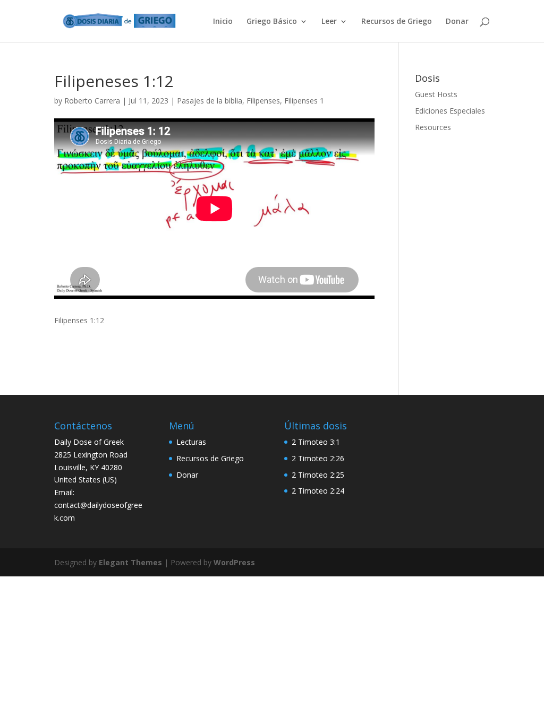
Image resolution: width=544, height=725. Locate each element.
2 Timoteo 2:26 (318, 458)
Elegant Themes (130, 562)
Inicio (223, 22)
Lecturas (191, 442)
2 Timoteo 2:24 (318, 491)
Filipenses (263, 101)
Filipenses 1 (304, 101)
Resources (433, 127)
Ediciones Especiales (450, 111)
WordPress (234, 562)
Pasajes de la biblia (209, 101)
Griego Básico (271, 22)
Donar (457, 22)
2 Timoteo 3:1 (316, 442)
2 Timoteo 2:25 (318, 475)
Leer (329, 22)
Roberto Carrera (92, 101)
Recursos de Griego (396, 22)
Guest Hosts (436, 94)
